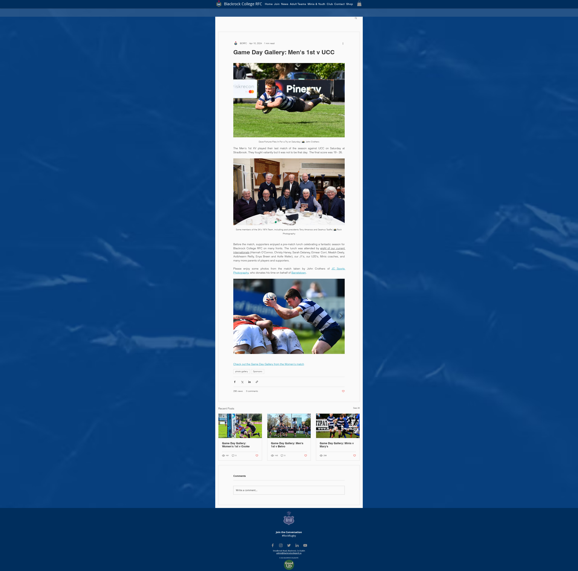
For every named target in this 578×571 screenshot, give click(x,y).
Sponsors (257, 371)
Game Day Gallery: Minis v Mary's (337, 445)
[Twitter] (289, 545)
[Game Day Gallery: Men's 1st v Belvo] (289, 426)
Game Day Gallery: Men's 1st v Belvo (287, 445)
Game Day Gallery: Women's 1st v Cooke (236, 445)
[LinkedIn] (297, 545)
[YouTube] (305, 545)
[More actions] (343, 43)
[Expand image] (289, 316)
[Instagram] (280, 545)
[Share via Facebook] (234, 381)
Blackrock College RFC (243, 3)
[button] (359, 3)
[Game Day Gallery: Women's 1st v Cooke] (240, 426)
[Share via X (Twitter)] (242, 381)
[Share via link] (256, 381)
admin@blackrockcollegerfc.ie (288, 553)
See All (356, 408)
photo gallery (241, 371)
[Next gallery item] (341, 316)
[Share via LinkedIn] (249, 381)
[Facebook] (272, 545)
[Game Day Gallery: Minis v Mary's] (338, 426)
